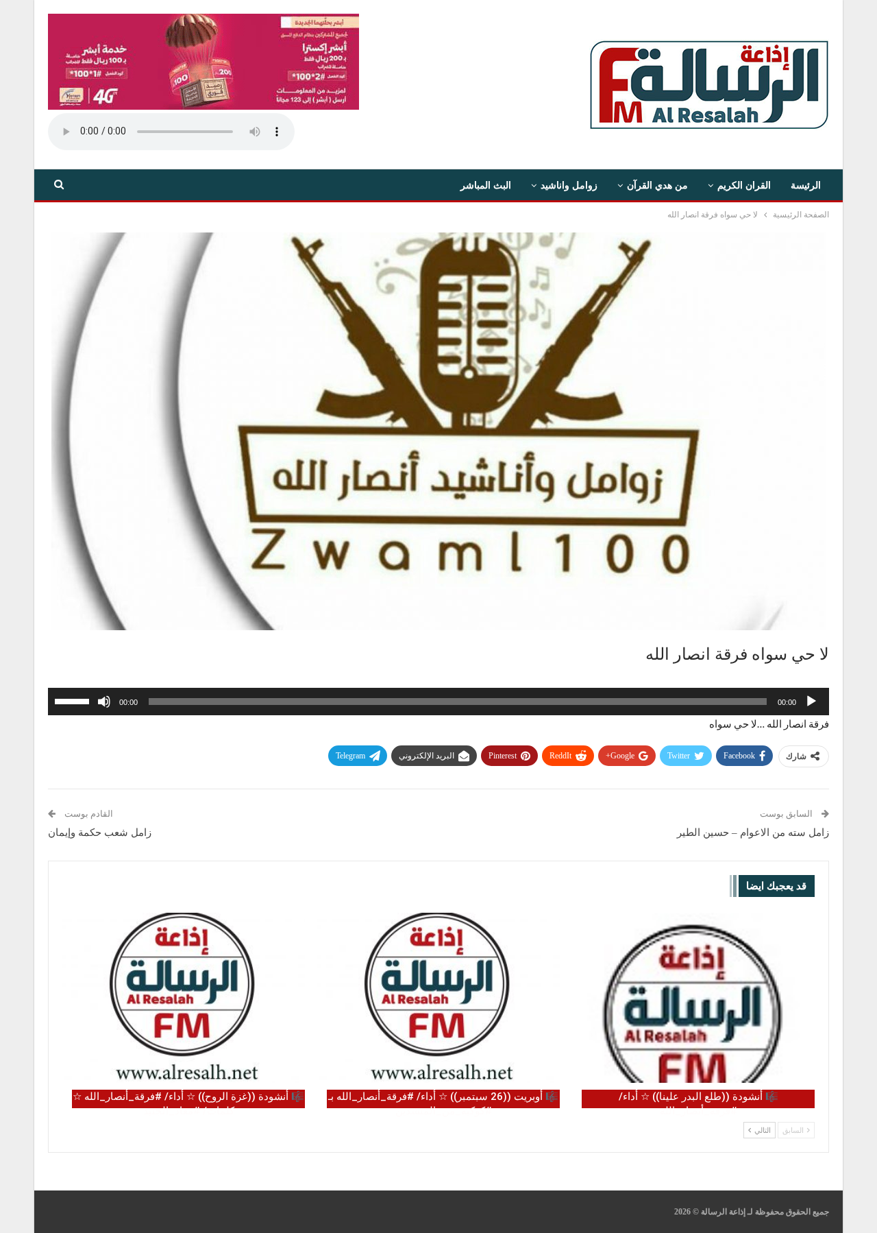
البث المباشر (485, 185)
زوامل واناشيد (569, 185)
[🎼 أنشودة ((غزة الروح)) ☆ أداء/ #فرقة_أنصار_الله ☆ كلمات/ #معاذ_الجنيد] (183, 998)
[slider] (74, 700)
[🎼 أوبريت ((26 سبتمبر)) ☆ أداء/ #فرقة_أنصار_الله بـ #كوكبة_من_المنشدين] (438, 998)
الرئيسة (806, 185)
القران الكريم (744, 185)
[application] (438, 701)
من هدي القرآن (657, 185)
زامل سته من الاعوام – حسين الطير (753, 832)
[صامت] (104, 701)
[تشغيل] (811, 701)
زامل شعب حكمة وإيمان (99, 832)
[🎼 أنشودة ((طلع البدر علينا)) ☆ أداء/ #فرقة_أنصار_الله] (693, 998)
